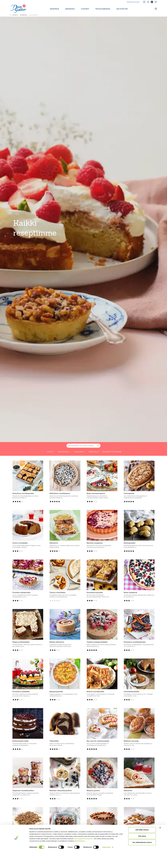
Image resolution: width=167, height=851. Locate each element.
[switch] (61, 847)
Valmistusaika (63, 452)
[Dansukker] (18, 8)
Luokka (50, 452)
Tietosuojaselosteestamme (83, 838)
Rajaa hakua (93, 452)
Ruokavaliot (79, 452)
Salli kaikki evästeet (142, 830)
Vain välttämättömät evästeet (142, 842)
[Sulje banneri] (160, 827)
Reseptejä (23, 15)
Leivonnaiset (33, 15)
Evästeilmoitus (79, 841)
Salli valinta (142, 836)
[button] (54, 8)
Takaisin (15, 15)
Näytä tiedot (106, 847)
